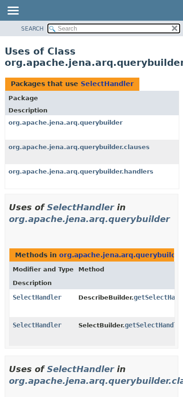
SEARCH (32, 28)
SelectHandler (107, 83)
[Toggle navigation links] (13, 11)
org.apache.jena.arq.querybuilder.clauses (79, 147)
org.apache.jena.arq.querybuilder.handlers (80, 171)
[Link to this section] (12, 231)
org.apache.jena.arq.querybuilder (65, 122)
